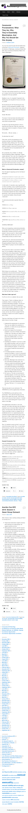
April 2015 (4, 692)
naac (11, 793)
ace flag (4, 772)
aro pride (11, 775)
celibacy (14, 787)
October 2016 (5, 680)
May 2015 (4, 690)
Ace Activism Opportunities (8, 632)
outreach (9, 620)
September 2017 (6, 670)
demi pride (17, 789)
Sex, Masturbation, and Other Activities (11, 762)
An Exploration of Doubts (8, 742)
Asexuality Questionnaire (8, 751)
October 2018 (5, 657)
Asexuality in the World (11, 496)
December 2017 (5, 669)
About (8, 12)
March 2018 (5, 665)
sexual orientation (14, 802)
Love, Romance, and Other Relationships (12, 756)
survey (21, 802)
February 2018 (5, 667)
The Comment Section (7, 764)
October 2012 (5, 710)
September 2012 (6, 712)
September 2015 (6, 687)
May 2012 (4, 718)
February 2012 (5, 722)
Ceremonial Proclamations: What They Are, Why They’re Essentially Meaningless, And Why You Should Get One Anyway (10, 32)
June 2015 (4, 689)
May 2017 (4, 675)
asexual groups (5, 499)
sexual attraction (6, 802)
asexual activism (15, 777)
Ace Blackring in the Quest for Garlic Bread (12, 628)
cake (3, 787)
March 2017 (5, 679)
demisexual (23, 789)
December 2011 (5, 725)
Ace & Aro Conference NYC (12, 617)
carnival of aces (8, 787)
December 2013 (5, 700)
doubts (10, 791)
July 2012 (4, 715)
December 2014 (5, 694)
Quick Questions (6, 759)
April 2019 (4, 656)
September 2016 (6, 682)
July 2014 (4, 695)
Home (3, 12)
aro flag (24, 772)
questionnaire (6, 797)
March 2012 (5, 720)
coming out (19, 787)
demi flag (12, 789)
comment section (6, 789)
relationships (15, 797)
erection (14, 791)
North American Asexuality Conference (11, 757)
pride (23, 795)
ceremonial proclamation (7, 500)
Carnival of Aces (6, 754)
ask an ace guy (18, 785)
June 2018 (4, 660)
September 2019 (6, 651)
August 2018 (5, 659)
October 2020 (5, 644)
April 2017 (4, 677)
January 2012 (5, 723)
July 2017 (4, 674)
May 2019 (4, 654)
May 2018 (4, 662)
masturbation (6, 793)
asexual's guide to (6, 777)
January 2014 (5, 699)
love (25, 791)
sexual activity (16, 799)
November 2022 (5, 639)
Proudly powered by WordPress (14, 810)
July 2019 (4, 652)
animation (20, 772)
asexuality (19, 499)
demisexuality (5, 791)
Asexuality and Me (6, 747)
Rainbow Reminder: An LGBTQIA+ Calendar (12, 630)
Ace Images (5, 737)
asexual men (16, 783)
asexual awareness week (16, 498)
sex (12, 799)
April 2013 (4, 705)
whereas (15, 500)
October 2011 (5, 728)
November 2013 (5, 702)
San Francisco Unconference (9, 761)
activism (15, 772)
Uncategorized (5, 766)
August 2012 (5, 713)
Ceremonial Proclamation (13, 47)
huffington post (20, 791)
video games (4, 804)
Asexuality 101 (5, 746)
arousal (15, 775)
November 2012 (5, 709)
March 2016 (5, 684)
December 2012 (5, 707)
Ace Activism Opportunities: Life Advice (11, 633)
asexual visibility (13, 499)
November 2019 (5, 647)
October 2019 (5, 649)
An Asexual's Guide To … (8, 741)
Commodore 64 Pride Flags (8, 627)
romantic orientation (6, 799)
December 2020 (5, 642)
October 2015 (5, 685)
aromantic (5, 775)
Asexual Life (5, 744)
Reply (19, 500)
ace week (4, 498)
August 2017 (5, 672)
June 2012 (4, 717)
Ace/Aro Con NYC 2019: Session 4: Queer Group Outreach (11, 509)
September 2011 (6, 730)
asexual (8, 498)
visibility (10, 804)
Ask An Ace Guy (6, 752)
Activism (4, 739)
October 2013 (5, 704)
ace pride (23, 496)
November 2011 (5, 727)
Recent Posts (5, 15)
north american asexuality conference (9, 795)
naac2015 (14, 793)
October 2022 (5, 641)
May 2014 (4, 697)
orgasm (19, 795)
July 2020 (4, 646)
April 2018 (4, 664)
